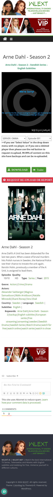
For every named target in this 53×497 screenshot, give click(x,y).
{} (34, 393)
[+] (36, 393)
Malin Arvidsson (23, 295)
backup (13, 314)
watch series (28, 328)
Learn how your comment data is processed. (25, 401)
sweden (33, 321)
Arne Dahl (22, 311)
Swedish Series (17, 324)
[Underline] (10, 393)
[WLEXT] (5, 39)
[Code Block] (27, 393)
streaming (23, 321)
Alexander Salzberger (13, 292)
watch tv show (43, 328)
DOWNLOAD (20, 169)
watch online (14, 328)
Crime (21, 284)
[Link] (30, 393)
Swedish (39, 302)
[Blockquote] (23, 393)
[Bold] (4, 393)
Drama (28, 284)
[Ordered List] (17, 393)
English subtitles (26, 314)
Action (13, 284)
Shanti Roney (18, 298)
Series (32, 278)
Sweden (16, 302)
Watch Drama (33, 324)
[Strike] (14, 393)
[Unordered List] (20, 393)
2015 (46, 278)
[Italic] (7, 393)
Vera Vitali (32, 298)
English (17, 307)
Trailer (40, 169)
